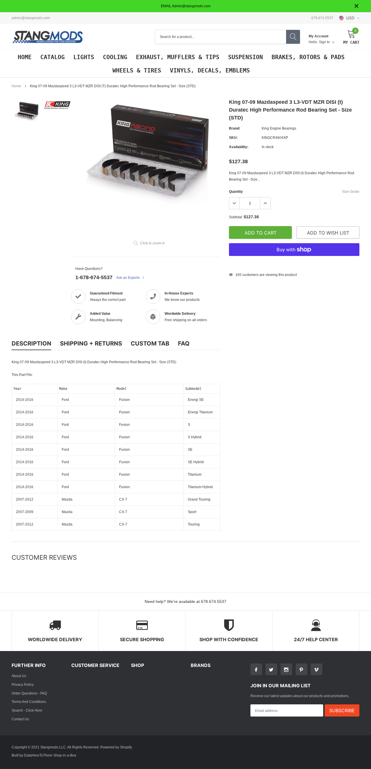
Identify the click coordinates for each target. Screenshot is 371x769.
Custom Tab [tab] (150, 343)
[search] (293, 37)
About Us (19, 676)
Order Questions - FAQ (29, 693)
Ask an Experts (128, 277)
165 (238, 274)
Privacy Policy (23, 684)
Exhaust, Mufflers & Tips (177, 57)
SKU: (233, 137)
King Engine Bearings (279, 128)
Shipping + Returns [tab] (91, 343)
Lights (83, 57)
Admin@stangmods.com (31, 18)
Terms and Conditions (29, 701)
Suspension (245, 57)
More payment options (294, 264)
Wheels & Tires (136, 70)
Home (25, 57)
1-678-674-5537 (93, 277)
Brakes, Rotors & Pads (308, 57)
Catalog (52, 57)
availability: (238, 147)
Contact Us (20, 719)
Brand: (234, 128)
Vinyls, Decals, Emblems (210, 70)
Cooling (115, 57)
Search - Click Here (27, 710)
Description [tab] (31, 343)
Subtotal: (236, 217)
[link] (27, 111)
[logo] (48, 37)
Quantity (236, 191)
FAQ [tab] (184, 343)
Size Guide (350, 191)
